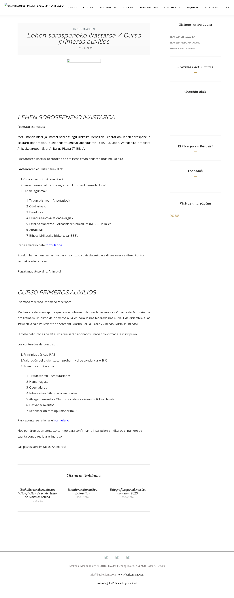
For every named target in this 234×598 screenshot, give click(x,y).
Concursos (172, 7)
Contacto (211, 7)
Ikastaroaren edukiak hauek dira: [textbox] (40, 169)
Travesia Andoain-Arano (185, 42)
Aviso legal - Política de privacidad (117, 583)
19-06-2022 (37, 501)
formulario (61, 420)
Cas (227, 7)
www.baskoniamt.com (131, 574)
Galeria (128, 7)
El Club (88, 7)
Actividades (108, 7)
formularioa (54, 245)
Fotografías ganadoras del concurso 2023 (128, 491)
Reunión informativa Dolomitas (82, 491)
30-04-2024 (127, 497)
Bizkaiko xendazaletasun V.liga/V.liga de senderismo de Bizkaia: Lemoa (37, 493)
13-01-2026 (82, 497)
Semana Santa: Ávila (182, 48)
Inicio (72, 7)
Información (149, 7)
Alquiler (192, 7)
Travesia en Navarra (182, 36)
